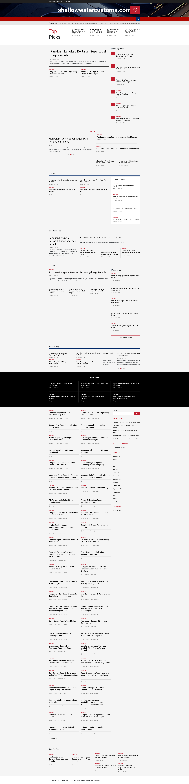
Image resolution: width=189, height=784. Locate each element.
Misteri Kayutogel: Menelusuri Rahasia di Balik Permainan (92, 689)
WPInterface (97, 780)
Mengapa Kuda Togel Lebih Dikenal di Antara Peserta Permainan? (95, 476)
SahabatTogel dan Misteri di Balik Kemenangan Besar (62, 728)
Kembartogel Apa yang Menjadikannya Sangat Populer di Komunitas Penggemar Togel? (94, 702)
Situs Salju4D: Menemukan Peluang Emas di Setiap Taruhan (95, 541)
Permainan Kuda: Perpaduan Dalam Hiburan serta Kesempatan (95, 634)
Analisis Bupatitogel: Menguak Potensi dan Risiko (126, 106)
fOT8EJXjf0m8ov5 (95, 23)
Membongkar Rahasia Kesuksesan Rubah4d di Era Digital (127, 119)
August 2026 (116, 456)
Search (115, 410)
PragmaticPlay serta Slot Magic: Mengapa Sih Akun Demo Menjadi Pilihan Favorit (62, 554)
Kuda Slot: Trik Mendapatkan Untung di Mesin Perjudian (95, 514)
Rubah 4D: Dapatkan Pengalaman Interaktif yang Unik (94, 501)
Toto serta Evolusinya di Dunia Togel (95, 488)
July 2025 (115, 495)
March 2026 (116, 472)
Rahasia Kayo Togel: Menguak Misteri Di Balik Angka (112, 23)
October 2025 (116, 485)
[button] (139, 32)
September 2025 (117, 489)
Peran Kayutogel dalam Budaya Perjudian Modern (132, 31)
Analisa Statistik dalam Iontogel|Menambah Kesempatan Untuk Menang (62, 527)
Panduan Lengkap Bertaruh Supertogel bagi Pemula (78, 31)
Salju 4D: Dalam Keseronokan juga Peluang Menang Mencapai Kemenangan (94, 608)
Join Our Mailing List (135, 10)
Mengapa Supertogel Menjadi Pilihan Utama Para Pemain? (63, 514)
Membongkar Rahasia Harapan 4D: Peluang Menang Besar (94, 582)
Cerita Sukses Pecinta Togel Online (62, 621)
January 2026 (116, 476)
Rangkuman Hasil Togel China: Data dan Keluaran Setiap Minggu (63, 595)
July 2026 (115, 460)
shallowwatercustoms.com (94, 10)
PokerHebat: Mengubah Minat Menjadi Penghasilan (92, 553)
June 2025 (115, 498)
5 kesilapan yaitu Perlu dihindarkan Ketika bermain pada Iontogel (62, 662)
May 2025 (115, 502)
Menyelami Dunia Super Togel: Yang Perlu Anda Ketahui (64, 23)
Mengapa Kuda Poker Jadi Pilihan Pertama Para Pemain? (62, 464)
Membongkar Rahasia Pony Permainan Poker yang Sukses (60, 647)
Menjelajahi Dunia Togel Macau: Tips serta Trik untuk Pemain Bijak (95, 716)
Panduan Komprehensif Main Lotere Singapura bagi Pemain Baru (63, 689)
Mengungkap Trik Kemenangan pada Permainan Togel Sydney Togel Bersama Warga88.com (63, 608)
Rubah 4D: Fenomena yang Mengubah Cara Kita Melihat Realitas (63, 489)
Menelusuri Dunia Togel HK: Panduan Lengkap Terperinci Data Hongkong (63, 476)
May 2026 (115, 466)
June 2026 (115, 463)
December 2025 (117, 479)
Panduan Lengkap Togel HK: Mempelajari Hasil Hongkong (92, 464)
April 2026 (115, 469)
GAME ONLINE (52, 48)
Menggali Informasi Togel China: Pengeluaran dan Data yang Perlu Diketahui (94, 569)
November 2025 (117, 482)
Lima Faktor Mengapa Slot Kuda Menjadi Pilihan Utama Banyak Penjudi (93, 648)
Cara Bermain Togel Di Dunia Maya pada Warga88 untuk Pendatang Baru (63, 674)
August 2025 (116, 492)
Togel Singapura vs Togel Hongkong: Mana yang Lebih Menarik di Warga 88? (95, 675)
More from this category (126, 337)
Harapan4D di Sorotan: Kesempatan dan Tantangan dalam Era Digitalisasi (95, 662)
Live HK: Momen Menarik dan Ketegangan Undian (60, 634)
